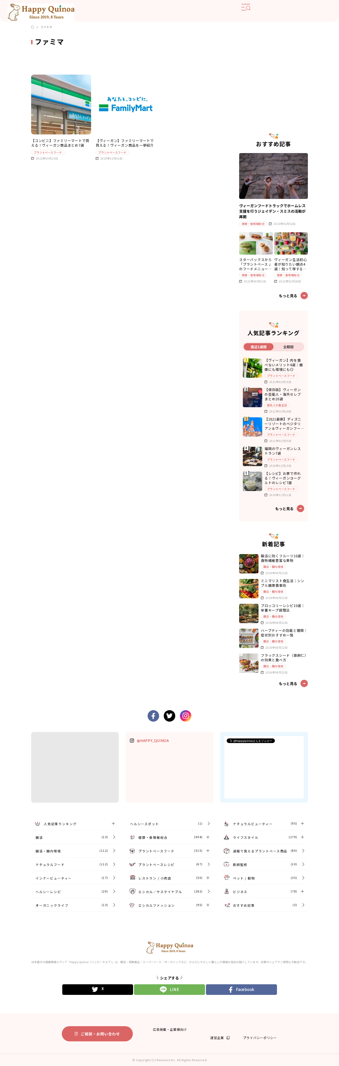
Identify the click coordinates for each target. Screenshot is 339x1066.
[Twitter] (97, 989)
